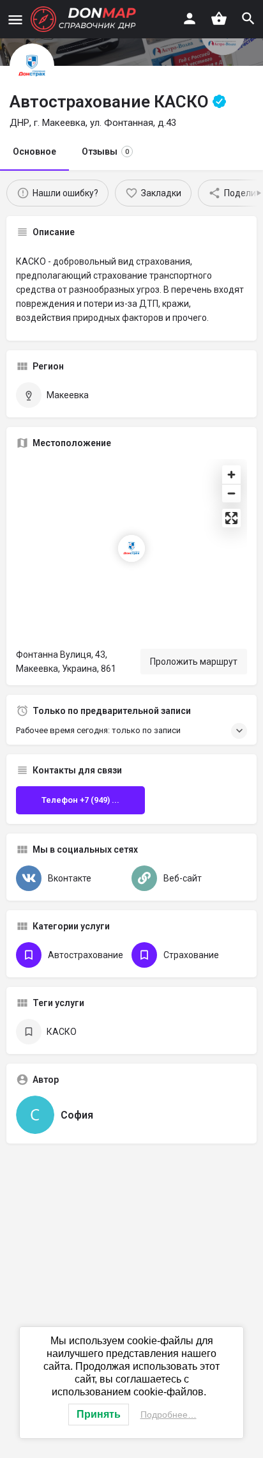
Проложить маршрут (193, 661)
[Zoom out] (231, 493)
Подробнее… (168, 1414)
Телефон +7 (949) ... (80, 800)
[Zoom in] (231, 474)
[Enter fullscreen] (231, 518)
